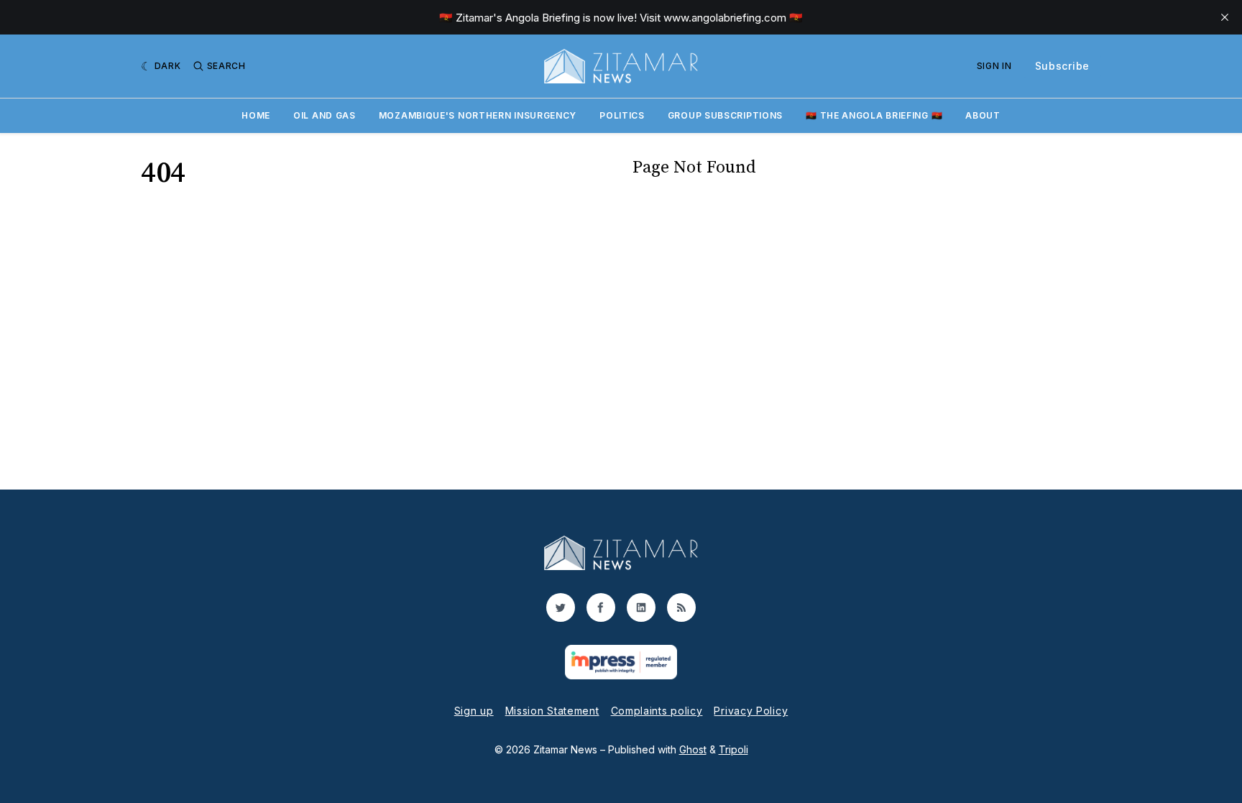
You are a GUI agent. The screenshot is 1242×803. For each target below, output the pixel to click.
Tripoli (733, 749)
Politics (622, 115)
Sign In (994, 65)
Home (256, 115)
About (982, 115)
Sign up (474, 711)
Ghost (693, 749)
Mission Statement (552, 711)
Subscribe (1062, 66)
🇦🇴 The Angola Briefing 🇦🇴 (874, 115)
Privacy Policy (751, 711)
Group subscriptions (725, 115)
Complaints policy (657, 711)
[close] (1224, 17)
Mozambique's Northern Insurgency (477, 115)
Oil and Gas (324, 115)
